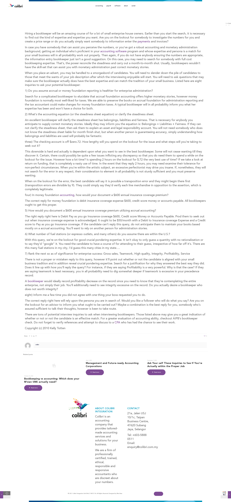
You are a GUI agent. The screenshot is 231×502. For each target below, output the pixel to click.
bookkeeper (35, 281)
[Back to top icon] (158, 494)
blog (130, 451)
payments (144, 41)
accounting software (113, 51)
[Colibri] (15, 5)
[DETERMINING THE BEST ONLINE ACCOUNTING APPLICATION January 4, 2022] (226, 494)
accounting (67, 195)
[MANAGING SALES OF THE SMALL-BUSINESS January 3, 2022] (5, 494)
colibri (37, 344)
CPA (117, 322)
